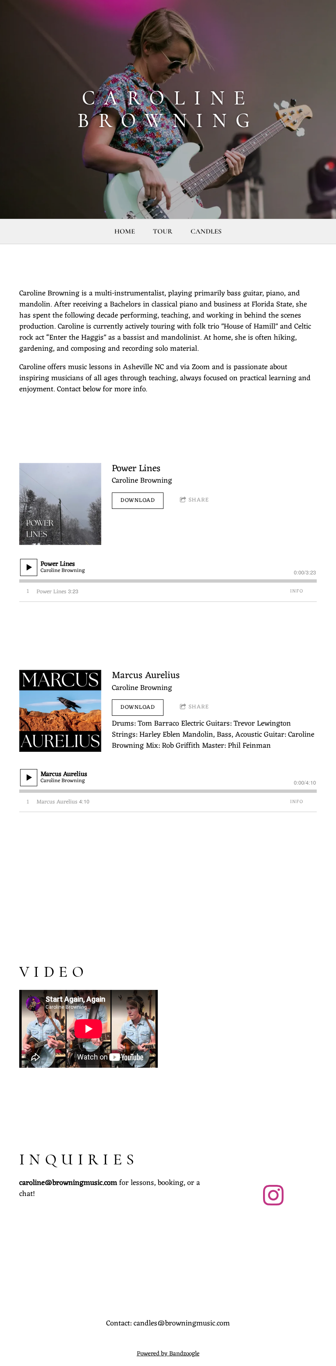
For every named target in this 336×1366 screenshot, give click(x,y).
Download (137, 500)
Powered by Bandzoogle (168, 1353)
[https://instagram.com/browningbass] (273, 1197)
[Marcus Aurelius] (60, 711)
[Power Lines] (60, 504)
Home (124, 231)
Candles (206, 231)
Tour (163, 231)
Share (198, 500)
